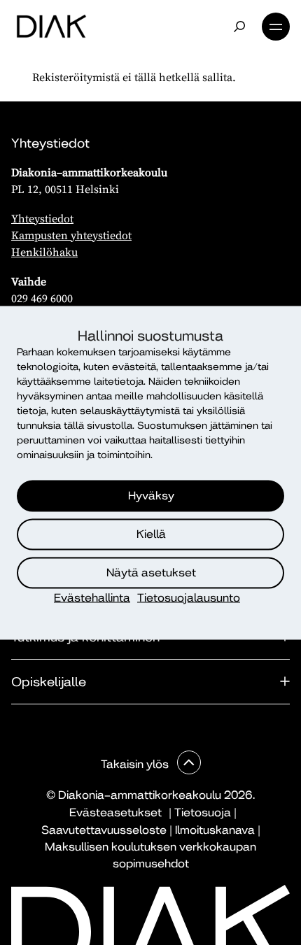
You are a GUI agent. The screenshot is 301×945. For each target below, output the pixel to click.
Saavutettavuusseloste (104, 830)
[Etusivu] (51, 27)
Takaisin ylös (136, 764)
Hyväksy (151, 495)
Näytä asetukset (151, 572)
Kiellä (151, 534)
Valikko (276, 27)
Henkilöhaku (44, 252)
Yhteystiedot (42, 218)
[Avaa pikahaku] (239, 27)
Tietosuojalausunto (188, 597)
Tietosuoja (202, 812)
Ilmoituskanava (215, 830)
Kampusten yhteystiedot (71, 235)
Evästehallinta (92, 597)
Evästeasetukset (115, 812)
